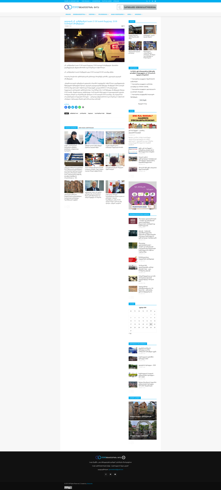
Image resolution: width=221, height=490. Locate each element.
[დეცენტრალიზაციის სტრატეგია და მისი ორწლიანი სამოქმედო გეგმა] (133, 350)
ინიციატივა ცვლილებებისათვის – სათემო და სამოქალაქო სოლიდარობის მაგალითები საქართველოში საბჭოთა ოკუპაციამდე (147, 247)
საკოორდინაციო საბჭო (99, 113)
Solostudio (90, 484)
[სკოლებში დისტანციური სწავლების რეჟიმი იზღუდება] (115, 159)
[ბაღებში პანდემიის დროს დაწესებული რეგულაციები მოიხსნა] (115, 137)
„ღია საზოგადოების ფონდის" (107, 462)
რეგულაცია (90, 113)
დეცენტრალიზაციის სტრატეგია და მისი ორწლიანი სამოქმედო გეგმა (147, 350)
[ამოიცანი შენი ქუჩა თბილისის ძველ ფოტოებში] (133, 169)
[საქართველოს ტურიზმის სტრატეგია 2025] (133, 358)
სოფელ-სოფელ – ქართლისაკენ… (141, 416)
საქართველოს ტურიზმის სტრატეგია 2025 (146, 358)
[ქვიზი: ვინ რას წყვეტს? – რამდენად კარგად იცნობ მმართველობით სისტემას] (133, 151)
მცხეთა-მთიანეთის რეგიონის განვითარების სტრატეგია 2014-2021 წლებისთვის (147, 384)
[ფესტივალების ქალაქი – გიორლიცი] (135, 45)
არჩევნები (138, 14)
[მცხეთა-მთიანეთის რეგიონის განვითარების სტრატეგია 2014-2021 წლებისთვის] (133, 385)
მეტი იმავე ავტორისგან (86, 127)
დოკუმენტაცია (103, 14)
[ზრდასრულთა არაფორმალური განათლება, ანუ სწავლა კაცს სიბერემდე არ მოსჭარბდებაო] (150, 45)
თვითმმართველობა (79, 14)
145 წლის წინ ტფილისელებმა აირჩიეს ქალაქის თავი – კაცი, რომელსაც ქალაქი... (146, 268)
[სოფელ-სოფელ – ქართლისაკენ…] (143, 410)
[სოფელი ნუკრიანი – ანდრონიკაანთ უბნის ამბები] (135, 29)
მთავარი (68, 14)
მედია (129, 14)
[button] (147, 1)
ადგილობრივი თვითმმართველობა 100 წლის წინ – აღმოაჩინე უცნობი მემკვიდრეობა (146, 289)
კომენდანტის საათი (74, 113)
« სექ (130, 333)
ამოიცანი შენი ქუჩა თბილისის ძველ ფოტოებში (148, 168)
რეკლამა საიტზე (107, 1)
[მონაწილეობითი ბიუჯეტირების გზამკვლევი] (133, 259)
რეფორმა (92, 14)
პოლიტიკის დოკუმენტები (138, 343)
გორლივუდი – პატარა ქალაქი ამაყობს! (149, 36)
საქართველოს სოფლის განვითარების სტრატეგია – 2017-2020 (147, 375)
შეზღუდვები (108, 113)
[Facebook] (149, 1)
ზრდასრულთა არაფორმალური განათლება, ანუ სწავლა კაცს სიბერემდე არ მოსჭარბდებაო (149, 55)
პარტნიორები (96, 1)
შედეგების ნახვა (142, 104)
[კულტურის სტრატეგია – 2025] (133, 366)
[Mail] (152, 1)
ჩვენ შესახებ (85, 1)
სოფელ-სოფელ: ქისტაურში (139, 436)
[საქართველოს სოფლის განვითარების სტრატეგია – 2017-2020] (133, 375)
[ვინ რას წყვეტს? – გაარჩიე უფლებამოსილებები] (143, 121)
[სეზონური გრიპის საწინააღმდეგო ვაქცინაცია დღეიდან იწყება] (94, 137)
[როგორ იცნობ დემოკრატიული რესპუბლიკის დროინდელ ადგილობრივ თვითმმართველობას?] (133, 158)
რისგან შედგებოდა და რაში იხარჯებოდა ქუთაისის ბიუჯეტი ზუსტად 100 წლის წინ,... (147, 278)
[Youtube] (155, 1)
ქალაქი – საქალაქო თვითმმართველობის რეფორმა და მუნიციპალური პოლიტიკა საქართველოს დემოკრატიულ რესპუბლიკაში (148, 234)
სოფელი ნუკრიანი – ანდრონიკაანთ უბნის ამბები (134, 37)
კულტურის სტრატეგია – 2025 (147, 365)
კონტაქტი (116, 1)
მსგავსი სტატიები (71, 127)
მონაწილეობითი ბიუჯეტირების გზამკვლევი (146, 258)
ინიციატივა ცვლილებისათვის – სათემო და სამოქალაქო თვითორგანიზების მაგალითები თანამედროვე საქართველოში (147, 222)
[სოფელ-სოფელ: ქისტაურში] (143, 430)
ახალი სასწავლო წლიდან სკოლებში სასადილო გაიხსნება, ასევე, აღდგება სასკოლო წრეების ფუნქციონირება (94, 169)
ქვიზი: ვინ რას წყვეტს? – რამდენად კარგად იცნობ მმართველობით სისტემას (146, 150)
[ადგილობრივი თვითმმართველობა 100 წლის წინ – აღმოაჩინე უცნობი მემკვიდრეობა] (133, 289)
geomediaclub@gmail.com (116, 469)
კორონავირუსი (83, 113)
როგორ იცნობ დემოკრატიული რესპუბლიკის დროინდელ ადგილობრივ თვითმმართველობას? (148, 159)
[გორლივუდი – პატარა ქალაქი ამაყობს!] (150, 29)
